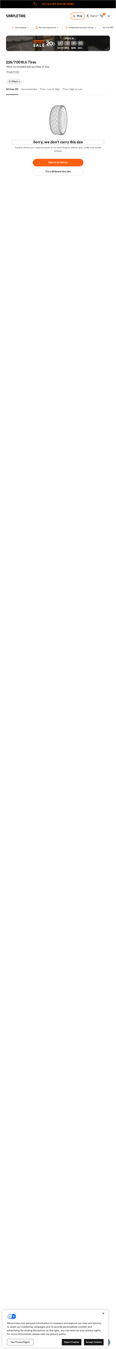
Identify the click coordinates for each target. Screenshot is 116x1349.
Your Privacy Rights (20, 1342)
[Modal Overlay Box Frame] (58, 4)
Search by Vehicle (58, 162)
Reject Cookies (71, 1342)
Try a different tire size (58, 171)
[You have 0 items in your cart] (101, 16)
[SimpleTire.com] (18, 16)
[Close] (103, 1313)
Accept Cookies (94, 1342)
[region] (55, 1328)
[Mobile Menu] (108, 16)
